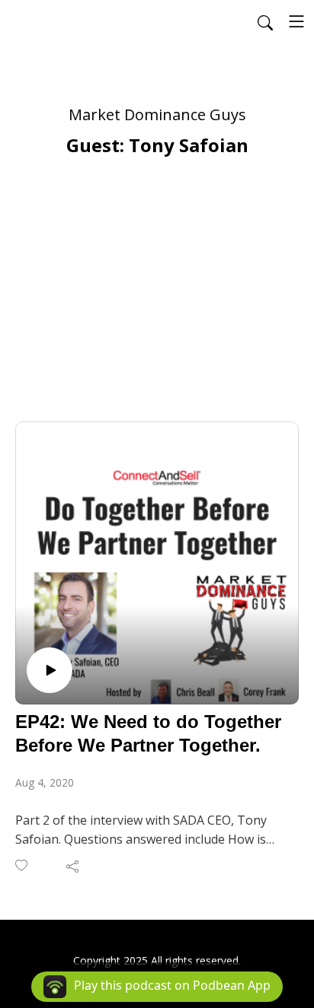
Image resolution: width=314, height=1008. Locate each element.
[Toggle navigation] (296, 21)
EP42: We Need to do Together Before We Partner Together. (148, 733)
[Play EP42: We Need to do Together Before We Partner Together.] (49, 670)
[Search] (265, 21)
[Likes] (22, 865)
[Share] (73, 865)
